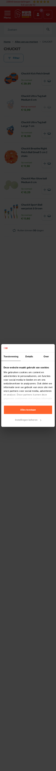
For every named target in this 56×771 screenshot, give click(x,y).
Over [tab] (46, 356)
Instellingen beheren (26, 419)
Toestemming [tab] (11, 356)
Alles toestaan (28, 409)
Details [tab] (29, 356)
